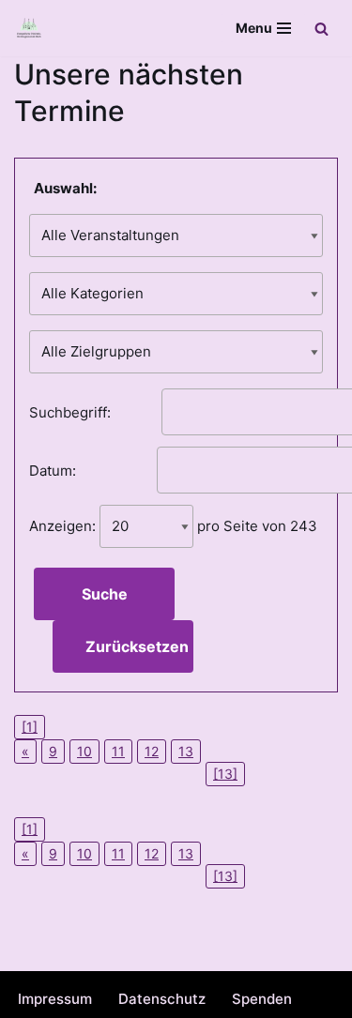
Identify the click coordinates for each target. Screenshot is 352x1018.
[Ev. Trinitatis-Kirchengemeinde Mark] (29, 28)
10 (84, 751)
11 (118, 751)
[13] (225, 774)
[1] (30, 727)
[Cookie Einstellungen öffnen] (34, 994)
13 (185, 751)
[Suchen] (321, 29)
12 (152, 751)
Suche (105, 594)
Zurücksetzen (137, 646)
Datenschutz (162, 999)
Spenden (262, 999)
